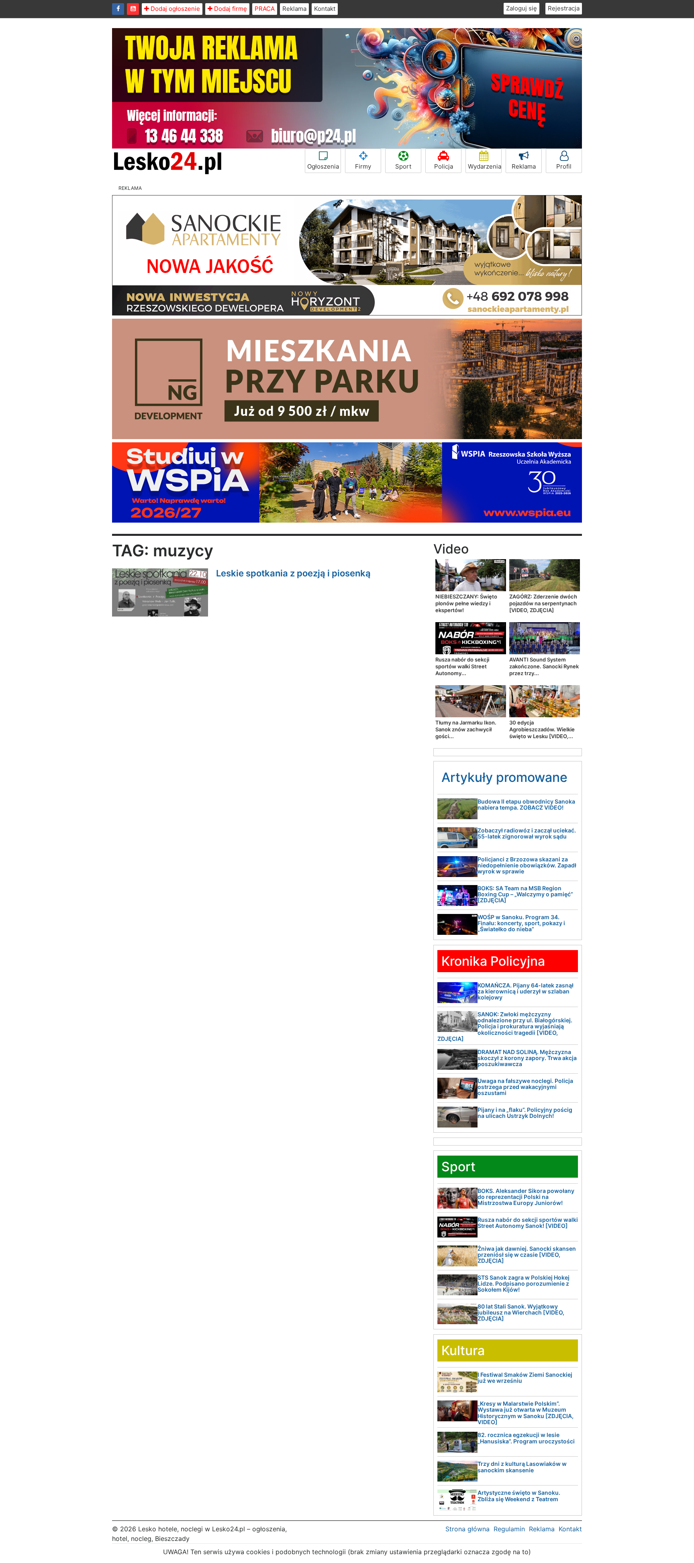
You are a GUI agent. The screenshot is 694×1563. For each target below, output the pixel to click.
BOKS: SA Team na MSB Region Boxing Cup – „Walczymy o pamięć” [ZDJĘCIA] (525, 894)
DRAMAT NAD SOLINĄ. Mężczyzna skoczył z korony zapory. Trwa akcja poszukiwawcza (527, 1058)
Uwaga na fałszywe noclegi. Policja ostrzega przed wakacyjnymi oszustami (525, 1087)
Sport (403, 166)
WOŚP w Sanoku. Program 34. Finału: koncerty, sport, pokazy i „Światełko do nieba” (521, 923)
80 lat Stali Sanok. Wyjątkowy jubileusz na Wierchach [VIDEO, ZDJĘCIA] (521, 1312)
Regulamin (509, 1529)
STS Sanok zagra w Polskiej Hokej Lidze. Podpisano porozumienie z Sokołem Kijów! (523, 1283)
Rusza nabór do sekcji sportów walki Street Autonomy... (462, 666)
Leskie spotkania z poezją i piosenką (293, 573)
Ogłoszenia (323, 166)
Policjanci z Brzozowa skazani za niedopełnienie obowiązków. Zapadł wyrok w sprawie (527, 865)
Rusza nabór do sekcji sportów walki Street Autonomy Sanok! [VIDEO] (528, 1222)
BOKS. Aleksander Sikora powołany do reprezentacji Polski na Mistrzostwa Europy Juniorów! (526, 1197)
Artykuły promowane (504, 777)
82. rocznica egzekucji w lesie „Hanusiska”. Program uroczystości (526, 1437)
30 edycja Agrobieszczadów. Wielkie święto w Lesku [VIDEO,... (542, 729)
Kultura (463, 1350)
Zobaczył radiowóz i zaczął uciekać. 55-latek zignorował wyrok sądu (527, 833)
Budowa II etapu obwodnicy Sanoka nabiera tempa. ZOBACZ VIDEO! (526, 804)
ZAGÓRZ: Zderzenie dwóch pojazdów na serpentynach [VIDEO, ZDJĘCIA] (543, 603)
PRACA (265, 8)
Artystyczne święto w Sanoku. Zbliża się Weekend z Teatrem (519, 1495)
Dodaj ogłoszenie (174, 8)
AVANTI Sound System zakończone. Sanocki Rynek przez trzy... (544, 666)
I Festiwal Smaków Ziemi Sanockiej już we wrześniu (525, 1377)
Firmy (363, 166)
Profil (564, 166)
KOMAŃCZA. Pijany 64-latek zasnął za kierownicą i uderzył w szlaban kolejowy (526, 991)
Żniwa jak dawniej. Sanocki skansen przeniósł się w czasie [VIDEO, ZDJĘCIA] (527, 1254)
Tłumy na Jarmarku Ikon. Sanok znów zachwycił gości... (465, 729)
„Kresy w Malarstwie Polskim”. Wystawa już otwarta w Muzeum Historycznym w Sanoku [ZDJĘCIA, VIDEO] (526, 1412)
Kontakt (324, 8)
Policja (443, 166)
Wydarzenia (484, 166)
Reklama (294, 8)
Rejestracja (564, 8)
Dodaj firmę (229, 8)
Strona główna (467, 1529)
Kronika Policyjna (493, 961)
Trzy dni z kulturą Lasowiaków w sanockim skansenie (522, 1466)
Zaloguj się (521, 8)
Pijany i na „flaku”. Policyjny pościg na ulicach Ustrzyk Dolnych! (525, 1112)
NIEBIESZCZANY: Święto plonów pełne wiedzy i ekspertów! (466, 603)
